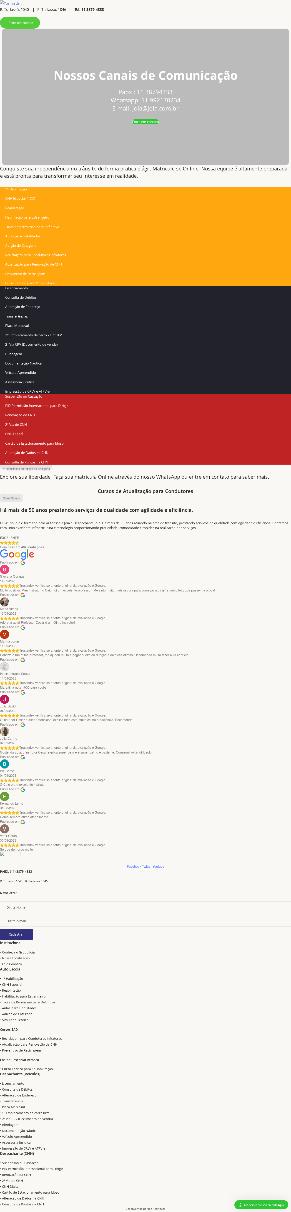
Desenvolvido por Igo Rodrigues (145, 1209)
